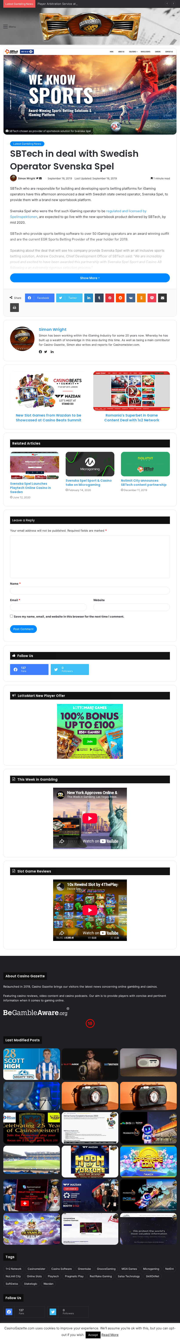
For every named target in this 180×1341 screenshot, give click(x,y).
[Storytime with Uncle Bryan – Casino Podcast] (31, 1096)
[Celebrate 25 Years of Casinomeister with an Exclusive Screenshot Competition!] (31, 1128)
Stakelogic (30, 1283)
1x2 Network (14, 1268)
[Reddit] (120, 298)
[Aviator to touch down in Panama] (90, 1229)
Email (15, 600)
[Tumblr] (99, 298)
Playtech (53, 1276)
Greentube (84, 1268)
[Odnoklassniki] (141, 298)
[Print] (14, 307)
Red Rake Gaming (101, 1276)
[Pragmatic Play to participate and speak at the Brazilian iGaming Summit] (148, 1128)
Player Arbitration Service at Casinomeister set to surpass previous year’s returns (93, 3)
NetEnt (169, 1268)
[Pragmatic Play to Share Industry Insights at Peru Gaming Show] (148, 1195)
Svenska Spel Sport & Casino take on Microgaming (89, 482)
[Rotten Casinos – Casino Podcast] (148, 1062)
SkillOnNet (152, 1276)
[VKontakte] (130, 298)
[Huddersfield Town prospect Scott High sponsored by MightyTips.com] (31, 1064)
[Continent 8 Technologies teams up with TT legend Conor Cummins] (148, 1229)
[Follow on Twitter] (37, 178)
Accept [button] (93, 1335)
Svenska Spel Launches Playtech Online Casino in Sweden (30, 487)
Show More (89, 278)
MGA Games (129, 1268)
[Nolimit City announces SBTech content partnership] (145, 464)
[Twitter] (46, 351)
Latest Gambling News (27, 143)
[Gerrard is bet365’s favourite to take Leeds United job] (31, 1160)
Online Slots (34, 1276)
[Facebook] (41, 351)
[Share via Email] (162, 298)
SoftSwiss (12, 1283)
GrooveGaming (106, 1268)
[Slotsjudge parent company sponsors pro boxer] (90, 1064)
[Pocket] (152, 298)
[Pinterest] (109, 298)
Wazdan (48, 1283)
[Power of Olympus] (31, 1229)
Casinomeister (36, 1268)
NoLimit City (13, 1276)
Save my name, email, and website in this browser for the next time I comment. (69, 616)
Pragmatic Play (74, 1276)
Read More (110, 1335)
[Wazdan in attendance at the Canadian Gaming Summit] (90, 1195)
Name (15, 583)
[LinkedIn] (88, 298)
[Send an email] (40, 178)
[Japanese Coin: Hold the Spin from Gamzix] (148, 1162)
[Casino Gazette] (90, 26)
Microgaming (151, 1268)
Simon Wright (26, 178)
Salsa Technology (129, 1276)
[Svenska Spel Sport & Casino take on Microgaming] (90, 464)
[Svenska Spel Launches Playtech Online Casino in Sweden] (34, 465)
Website (99, 600)
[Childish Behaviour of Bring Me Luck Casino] (148, 1096)
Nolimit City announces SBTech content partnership (144, 482)
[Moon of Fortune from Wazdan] (90, 1162)
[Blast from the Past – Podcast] (90, 1096)
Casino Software (61, 1268)
